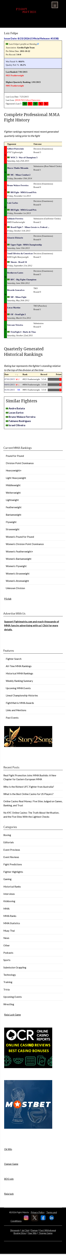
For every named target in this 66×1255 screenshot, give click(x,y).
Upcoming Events (12, 996)
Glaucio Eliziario (15, 238)
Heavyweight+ (13, 470)
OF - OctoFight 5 (18, 314)
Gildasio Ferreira (15, 218)
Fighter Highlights (13, 871)
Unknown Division (15, 588)
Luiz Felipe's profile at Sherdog (23, 44)
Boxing (7, 835)
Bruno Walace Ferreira (18, 185)
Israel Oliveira (17, 425)
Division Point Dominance (20, 463)
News (6, 937)
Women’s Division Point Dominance (25, 544)
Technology (9, 974)
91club (7, 598)
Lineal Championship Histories (22, 695)
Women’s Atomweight (17, 580)
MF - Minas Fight (18, 297)
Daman (34, 1230)
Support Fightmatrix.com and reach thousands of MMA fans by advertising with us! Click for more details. (31, 625)
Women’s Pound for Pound (20, 536)
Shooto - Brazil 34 (19, 262)
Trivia (6, 989)
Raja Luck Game (12, 1014)
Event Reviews (11, 857)
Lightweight (12, 499)
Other (6, 945)
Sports (6, 960)
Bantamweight (13, 514)
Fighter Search (13, 658)
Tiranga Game (45, 1233)
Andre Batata (17, 408)
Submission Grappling (14, 967)
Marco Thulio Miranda (17, 168)
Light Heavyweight (16, 477)
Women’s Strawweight (17, 573)
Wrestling (8, 1004)
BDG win (9, 1178)
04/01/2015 (9, 384)
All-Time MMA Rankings (19, 666)
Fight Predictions (12, 864)
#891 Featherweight (15, 85)
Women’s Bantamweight (18, 558)
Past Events (12, 717)
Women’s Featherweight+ (19, 551)
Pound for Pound (15, 455)
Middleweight (13, 485)
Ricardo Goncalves (16, 290)
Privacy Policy (37, 1212)
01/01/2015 (9, 390)
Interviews (9, 893)
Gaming (7, 879)
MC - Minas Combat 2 (20, 175)
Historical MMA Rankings (19, 673)
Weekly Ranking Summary (19, 680)
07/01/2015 (9, 379)
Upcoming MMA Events (18, 688)
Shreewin (15, 1230)
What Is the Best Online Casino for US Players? (28, 794)
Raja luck (9, 1193)
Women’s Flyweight (16, 566)
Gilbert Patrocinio (32, 100)
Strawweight (12, 529)
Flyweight (11, 522)
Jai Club (25, 1230)
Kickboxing (9, 901)
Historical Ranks (12, 886)
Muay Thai (9, 930)
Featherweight (13, 507)
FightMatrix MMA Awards (20, 702)
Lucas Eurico (16, 412)
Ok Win (8, 1149)
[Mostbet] (28, 1127)
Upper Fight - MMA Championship (26, 244)
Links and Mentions (16, 710)
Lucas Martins (13, 307)
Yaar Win (32, 1233)
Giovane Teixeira (15, 325)
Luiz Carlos (12, 203)
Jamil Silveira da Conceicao (20, 253)
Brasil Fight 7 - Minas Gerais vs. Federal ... (30, 227)
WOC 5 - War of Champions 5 (24, 157)
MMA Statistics (11, 923)
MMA (6, 908)
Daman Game (11, 1163)
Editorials (8, 842)
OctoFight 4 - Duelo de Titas (23, 332)
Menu (55, 5)
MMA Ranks (9, 915)
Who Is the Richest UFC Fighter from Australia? (28, 786)
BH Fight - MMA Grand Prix (24, 192)
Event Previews (11, 849)
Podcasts (8, 952)
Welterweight (13, 492)
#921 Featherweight (15, 75)
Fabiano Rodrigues (20, 420)
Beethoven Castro (15, 273)
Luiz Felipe (11, 33)
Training (7, 982)
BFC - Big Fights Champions (23, 279)
